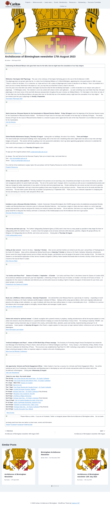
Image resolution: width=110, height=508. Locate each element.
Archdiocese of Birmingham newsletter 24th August (89, 432)
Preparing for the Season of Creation (17, 284)
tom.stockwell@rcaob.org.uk (18, 158)
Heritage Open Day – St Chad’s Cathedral (25, 391)
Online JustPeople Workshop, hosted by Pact (27, 402)
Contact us (63, 6)
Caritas (8, 60)
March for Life (17, 385)
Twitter (8, 424)
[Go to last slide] (4, 466)
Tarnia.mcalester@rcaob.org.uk (20, 160)
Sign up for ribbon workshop (14, 306)
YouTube (29, 424)
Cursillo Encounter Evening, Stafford (24, 389)
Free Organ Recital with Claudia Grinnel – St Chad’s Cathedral (32, 387)
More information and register (15, 329)
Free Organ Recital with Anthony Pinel (25, 380)
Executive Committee (94, 2)
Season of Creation (27, 383)
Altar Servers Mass (11, 261)
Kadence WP (76, 503)
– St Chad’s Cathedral (43, 380)
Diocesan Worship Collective (14, 213)
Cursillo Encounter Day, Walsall (23, 409)
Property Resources (12, 167)
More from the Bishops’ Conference (16, 351)
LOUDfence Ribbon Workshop (22, 396)
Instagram (20, 424)
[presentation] (18, 459)
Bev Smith (45, 457)
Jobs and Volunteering (12, 372)
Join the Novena (11, 122)
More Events (10, 412)
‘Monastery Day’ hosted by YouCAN (24, 394)
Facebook (14, 424)
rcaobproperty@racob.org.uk (38, 152)
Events (56, 2)
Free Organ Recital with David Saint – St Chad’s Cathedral (31, 378)
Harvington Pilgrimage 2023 (14, 98)
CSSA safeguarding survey (14, 235)
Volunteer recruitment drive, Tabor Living (26, 404)
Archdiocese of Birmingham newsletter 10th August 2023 (22, 432)
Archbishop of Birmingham (13, 53)
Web (25, 424)
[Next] (105, 466)
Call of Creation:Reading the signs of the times (29, 400)
